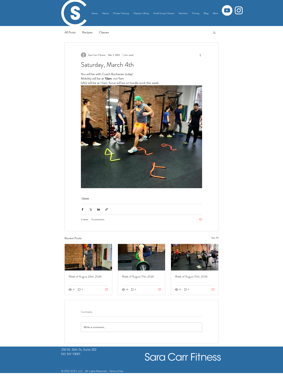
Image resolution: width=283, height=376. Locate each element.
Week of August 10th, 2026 (191, 276)
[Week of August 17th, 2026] (141, 257)
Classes (104, 32)
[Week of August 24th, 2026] (88, 257)
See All (214, 237)
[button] (214, 32)
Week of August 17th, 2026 (138, 276)
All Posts (70, 32)
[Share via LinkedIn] (98, 209)
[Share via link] (106, 209)
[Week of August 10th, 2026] (194, 257)
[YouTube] (227, 10)
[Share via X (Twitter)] (90, 209)
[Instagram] (238, 10)
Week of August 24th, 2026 (85, 276)
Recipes (87, 32)
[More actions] (200, 55)
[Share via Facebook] (82, 209)
